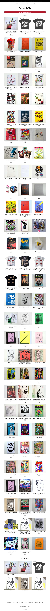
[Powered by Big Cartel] (25, 609)
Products (16, 3)
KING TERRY (41, 602)
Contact (30, 3)
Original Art (36, 602)
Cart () (34, 3)
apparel (22, 602)
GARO (25, 602)
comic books (18, 602)
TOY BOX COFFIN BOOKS (11, 602)
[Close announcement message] (48, 1)
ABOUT (27, 3)
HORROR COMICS (30, 602)
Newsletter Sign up (22, 3)
